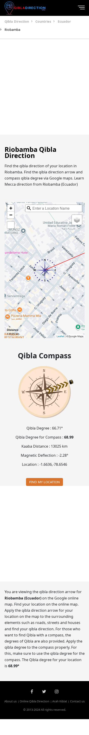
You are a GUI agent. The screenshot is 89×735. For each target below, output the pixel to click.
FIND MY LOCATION (44, 482)
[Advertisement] (44, 87)
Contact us (77, 701)
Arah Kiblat (59, 701)
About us (10, 701)
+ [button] (10, 208)
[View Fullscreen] (10, 225)
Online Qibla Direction (34, 701)
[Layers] (77, 220)
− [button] (10, 215)
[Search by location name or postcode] (29, 208)
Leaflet (60, 336)
